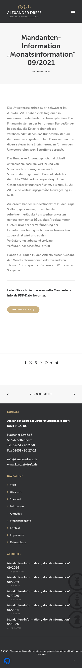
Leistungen (17, 506)
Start (13, 485)
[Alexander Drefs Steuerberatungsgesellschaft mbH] (24, 11)
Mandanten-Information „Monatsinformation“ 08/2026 (38, 579)
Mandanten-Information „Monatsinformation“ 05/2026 (38, 622)
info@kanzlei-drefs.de (22, 459)
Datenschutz (18, 542)
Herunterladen (21, 309)
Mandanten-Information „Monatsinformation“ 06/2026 (38, 608)
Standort (15, 499)
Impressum (17, 535)
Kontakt (15, 528)
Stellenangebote (20, 521)
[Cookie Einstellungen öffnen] (7, 663)
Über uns (15, 492)
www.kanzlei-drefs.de (22, 464)
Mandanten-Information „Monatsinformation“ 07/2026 (38, 594)
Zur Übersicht (41, 394)
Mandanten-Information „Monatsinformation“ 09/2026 (38, 565)
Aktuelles (16, 513)
